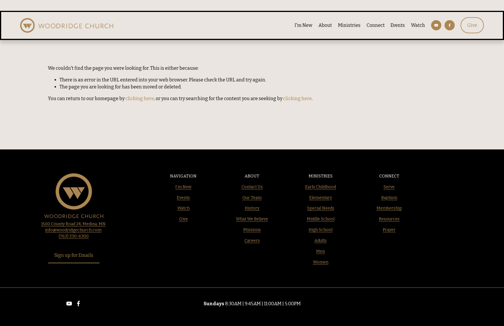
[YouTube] (436, 25)
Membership (389, 208)
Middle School (321, 219)
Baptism (389, 197)
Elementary (320, 197)
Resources (389, 219)
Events (398, 25)
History (252, 208)
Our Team (252, 197)
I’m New (183, 186)
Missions (252, 229)
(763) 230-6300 (74, 236)
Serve (389, 186)
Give (472, 25)
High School (320, 229)
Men (320, 251)
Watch (418, 25)
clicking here (139, 98)
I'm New (303, 25)
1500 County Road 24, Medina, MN (73, 224)
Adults (320, 240)
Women (320, 262)
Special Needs (320, 208)
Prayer (389, 229)
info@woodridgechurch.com (73, 230)
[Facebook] (449, 25)
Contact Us (252, 186)
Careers (252, 240)
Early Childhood (320, 186)
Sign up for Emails (73, 255)
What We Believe (252, 219)
